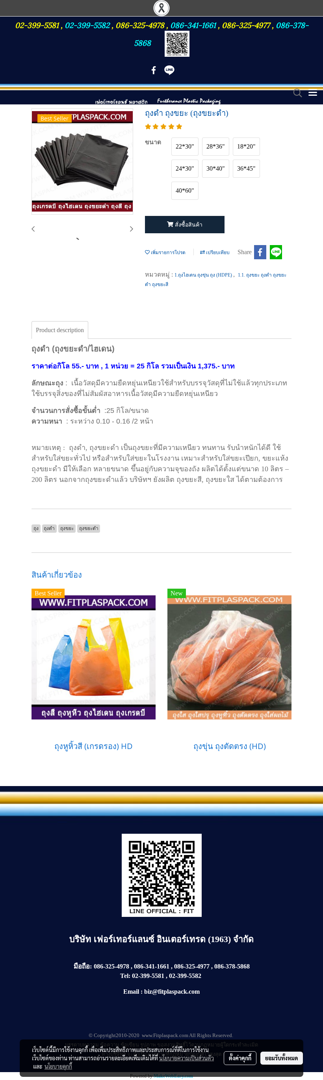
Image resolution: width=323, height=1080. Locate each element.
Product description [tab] (60, 330)
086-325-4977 (246, 24)
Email (131, 991)
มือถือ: (83, 966)
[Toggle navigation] (312, 93)
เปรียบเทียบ (217, 252)
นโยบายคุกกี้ (58, 1066)
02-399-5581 (38, 24)
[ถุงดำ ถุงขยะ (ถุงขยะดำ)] (82, 162)
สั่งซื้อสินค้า (187, 225)
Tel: (125, 975)
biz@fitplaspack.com (172, 991)
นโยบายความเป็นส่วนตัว (186, 1057)
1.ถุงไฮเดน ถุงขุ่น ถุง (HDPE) (203, 275)
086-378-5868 (232, 966)
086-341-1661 (194, 24)
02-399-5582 (87, 24)
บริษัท (81, 939)
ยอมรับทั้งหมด (281, 1057)
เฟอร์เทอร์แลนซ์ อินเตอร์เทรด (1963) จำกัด (174, 939)
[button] (295, 93)
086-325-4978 (139, 24)
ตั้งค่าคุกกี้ (240, 1057)
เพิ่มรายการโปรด (168, 252)
